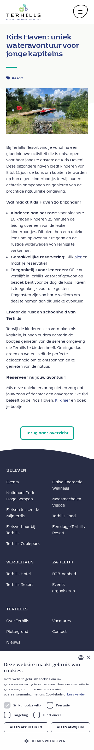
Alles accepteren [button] (26, 727)
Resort (17, 78)
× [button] (88, 657)
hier (78, 257)
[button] (47, 741)
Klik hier (62, 400)
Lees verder (76, 694)
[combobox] (81, 657)
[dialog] (47, 700)
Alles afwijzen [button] (70, 727)
